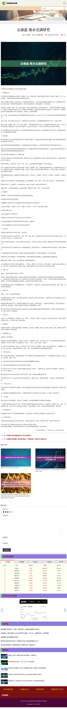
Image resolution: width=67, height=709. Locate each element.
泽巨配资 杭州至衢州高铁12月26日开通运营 (19, 435)
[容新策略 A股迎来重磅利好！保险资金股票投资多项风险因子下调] (50, 458)
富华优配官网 (8, 689)
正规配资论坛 (24, 689)
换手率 (61, 562)
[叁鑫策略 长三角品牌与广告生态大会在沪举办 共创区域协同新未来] (4, 681)
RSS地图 (37, 701)
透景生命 (16, 575)
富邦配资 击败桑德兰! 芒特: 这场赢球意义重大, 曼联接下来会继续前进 (27, 668)
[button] (2, 610)
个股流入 (35, 562)
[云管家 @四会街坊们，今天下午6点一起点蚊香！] (4, 662)
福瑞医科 (16, 588)
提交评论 (6, 550)
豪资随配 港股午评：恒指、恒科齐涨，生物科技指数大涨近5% (20, 629)
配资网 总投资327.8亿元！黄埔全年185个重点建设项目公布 (19, 641)
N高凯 (16, 568)
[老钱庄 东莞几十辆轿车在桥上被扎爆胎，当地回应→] (4, 656)
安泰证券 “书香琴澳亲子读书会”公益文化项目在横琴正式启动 (24, 674)
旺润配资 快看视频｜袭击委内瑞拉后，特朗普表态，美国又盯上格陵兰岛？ (27, 439)
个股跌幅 (21, 562)
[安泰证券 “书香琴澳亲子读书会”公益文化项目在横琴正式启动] (4, 675)
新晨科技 (16, 583)
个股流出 (49, 562)
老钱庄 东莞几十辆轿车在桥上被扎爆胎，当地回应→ (22, 655)
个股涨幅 (7, 562)
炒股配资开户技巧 (57, 689)
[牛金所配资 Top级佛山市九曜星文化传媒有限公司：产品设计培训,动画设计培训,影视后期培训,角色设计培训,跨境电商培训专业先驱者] (16, 483)
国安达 (16, 590)
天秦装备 (16, 578)
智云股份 (16, 571)
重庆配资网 (40, 689)
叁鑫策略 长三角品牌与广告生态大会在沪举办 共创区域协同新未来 (26, 681)
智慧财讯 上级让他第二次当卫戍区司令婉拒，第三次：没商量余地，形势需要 (25, 633)
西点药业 (16, 580)
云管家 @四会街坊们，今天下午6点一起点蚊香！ (21, 661)
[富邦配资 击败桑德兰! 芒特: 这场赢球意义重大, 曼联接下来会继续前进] (4, 669)
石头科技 (16, 573)
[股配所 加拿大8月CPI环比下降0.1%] (16, 457)
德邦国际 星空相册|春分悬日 (9, 637)
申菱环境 (16, 585)
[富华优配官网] (9, 3)
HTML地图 (43, 701)
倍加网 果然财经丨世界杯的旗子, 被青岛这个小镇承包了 (18, 645)
